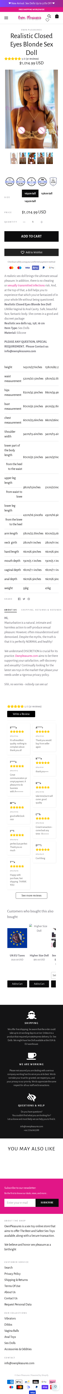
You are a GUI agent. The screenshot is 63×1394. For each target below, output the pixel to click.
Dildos (8, 1324)
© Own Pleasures (22, 1375)
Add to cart (31, 236)
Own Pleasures (31, 30)
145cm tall (30, 201)
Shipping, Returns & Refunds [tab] (41, 610)
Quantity (10, 222)
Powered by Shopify (39, 1375)
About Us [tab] (10, 610)
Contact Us (11, 1298)
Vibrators (10, 1318)
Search (8, 1267)
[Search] (49, 16)
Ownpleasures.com (26, 656)
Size (7, 197)
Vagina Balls (11, 1330)
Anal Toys (10, 1337)
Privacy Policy (12, 1273)
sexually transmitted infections (26, 285)
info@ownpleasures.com (19, 1363)
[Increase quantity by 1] (41, 222)
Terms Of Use (12, 1286)
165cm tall (30, 193)
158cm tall (46, 193)
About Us (10, 1292)
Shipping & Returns (16, 1280)
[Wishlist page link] (47, 20)
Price (8, 212)
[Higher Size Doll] (39, 938)
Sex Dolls (10, 1343)
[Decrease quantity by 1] (24, 222)
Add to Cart (17, 984)
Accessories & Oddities (18, 1349)
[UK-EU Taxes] (17, 938)
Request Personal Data (17, 1304)
